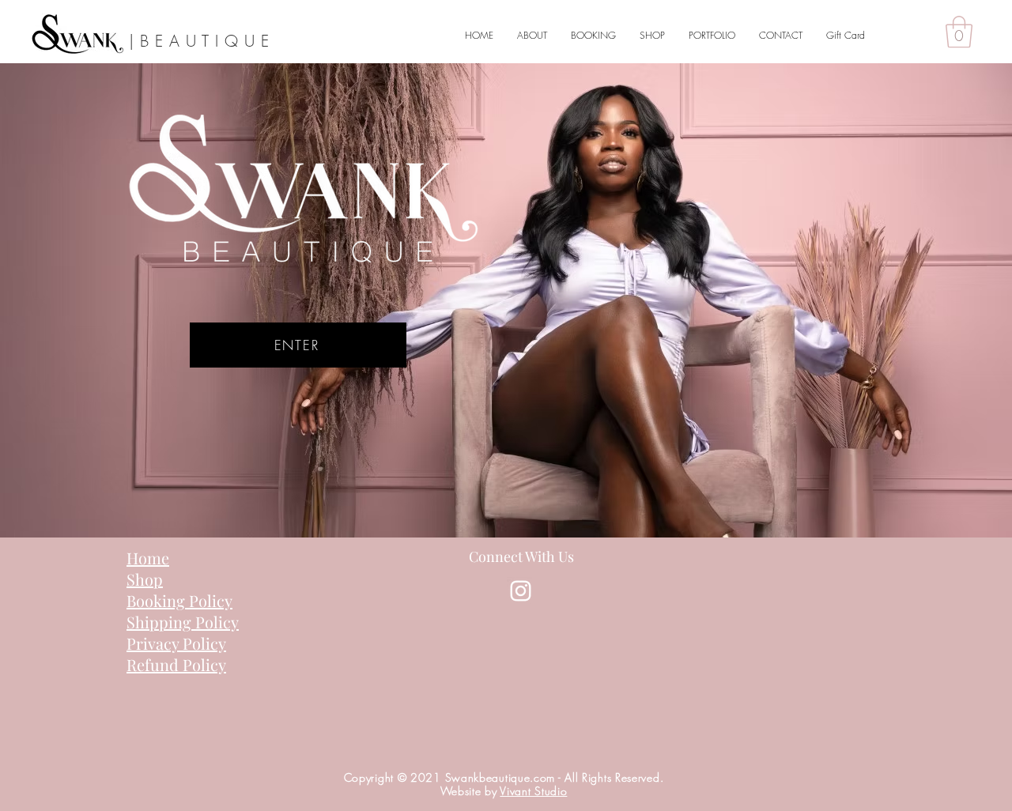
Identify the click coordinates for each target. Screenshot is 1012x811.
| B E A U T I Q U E (199, 40)
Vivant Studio (533, 790)
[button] (959, 31)
